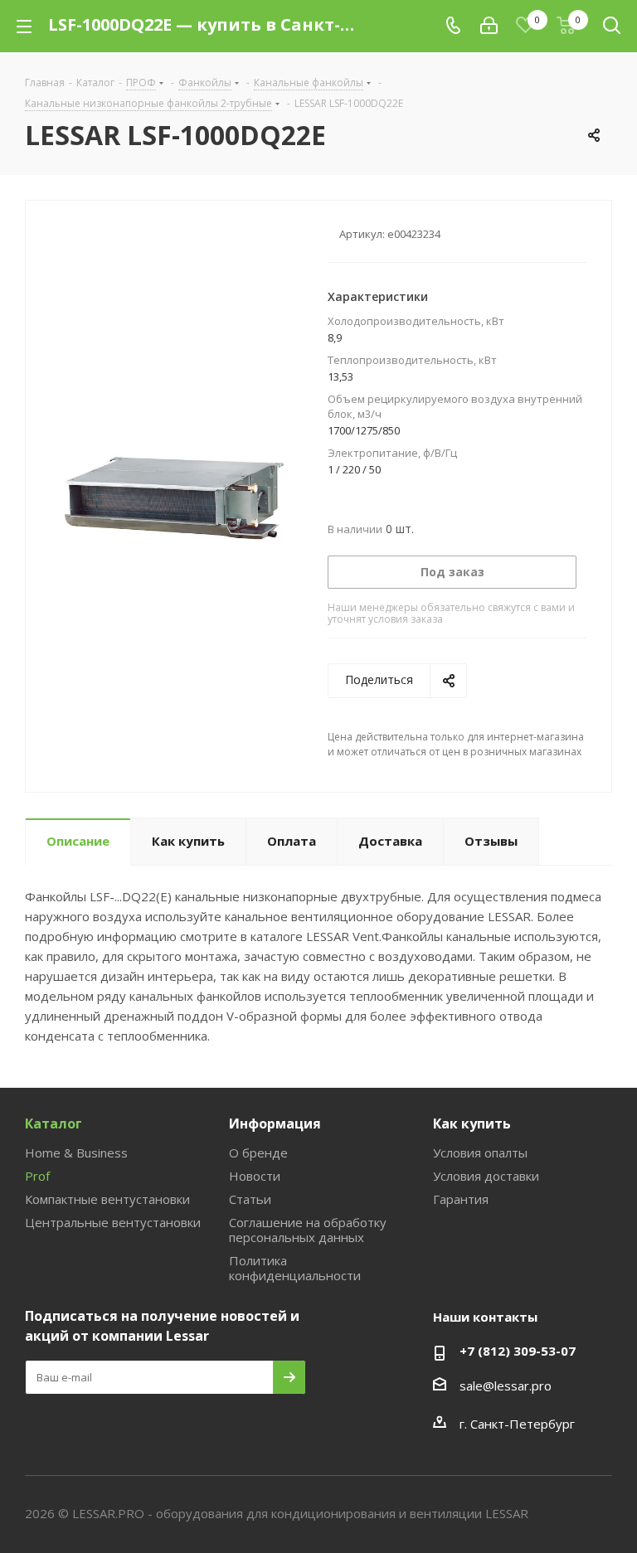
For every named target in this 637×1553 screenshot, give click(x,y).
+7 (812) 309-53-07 (518, 1350)
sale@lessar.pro (506, 1385)
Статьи (250, 1199)
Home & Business (76, 1152)
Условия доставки (486, 1175)
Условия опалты (480, 1152)
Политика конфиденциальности (295, 1268)
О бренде (258, 1152)
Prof (37, 1175)
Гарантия (461, 1199)
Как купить (472, 1123)
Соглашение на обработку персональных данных (308, 1229)
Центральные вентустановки (113, 1222)
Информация (275, 1123)
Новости (254, 1175)
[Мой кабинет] (489, 25)
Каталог (53, 1123)
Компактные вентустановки (107, 1199)
